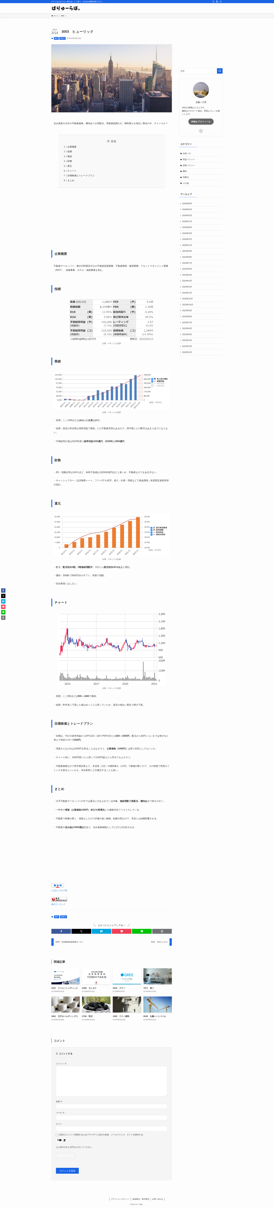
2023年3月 (187, 346)
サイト (59, 1124)
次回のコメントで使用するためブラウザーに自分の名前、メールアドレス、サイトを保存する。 (102, 1134)
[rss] (217, 1)
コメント (61, 1063)
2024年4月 (187, 281)
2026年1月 (187, 221)
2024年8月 (187, 257)
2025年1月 (187, 245)
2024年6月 (187, 269)
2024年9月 (187, 251)
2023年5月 (187, 334)
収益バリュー (189, 159)
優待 (56, 38)
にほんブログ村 (59, 890)
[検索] (221, 1)
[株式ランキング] (59, 900)
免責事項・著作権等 (140, 1199)
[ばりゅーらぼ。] (65, 8)
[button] (61, 931)
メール (60, 1112)
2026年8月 (187, 203)
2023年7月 (187, 322)
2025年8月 (187, 227)
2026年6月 (187, 209)
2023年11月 (187, 298)
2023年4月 (187, 340)
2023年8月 (187, 316)
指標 (69, 151)
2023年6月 (187, 328)
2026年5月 (187, 215)
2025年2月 (187, 239)
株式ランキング (58, 904)
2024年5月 (187, 275)
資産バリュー (189, 165)
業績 (69, 156)
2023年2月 (187, 352)
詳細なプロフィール (201, 121)
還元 (69, 166)
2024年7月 (187, 263)
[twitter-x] (213, 1)
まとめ (70, 180)
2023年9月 (187, 310)
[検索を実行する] (220, 71)
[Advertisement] (112, 217)
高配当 (62, 38)
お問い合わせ (157, 1199)
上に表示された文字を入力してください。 (75, 1147)
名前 (59, 1101)
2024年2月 (187, 287)
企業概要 (71, 147)
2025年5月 (187, 233)
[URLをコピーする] (162, 931)
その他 (186, 183)
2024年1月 (187, 293)
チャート (71, 171)
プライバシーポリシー (120, 1199)
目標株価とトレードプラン (81, 175)
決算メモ (187, 153)
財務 (69, 161)
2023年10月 (187, 304)
